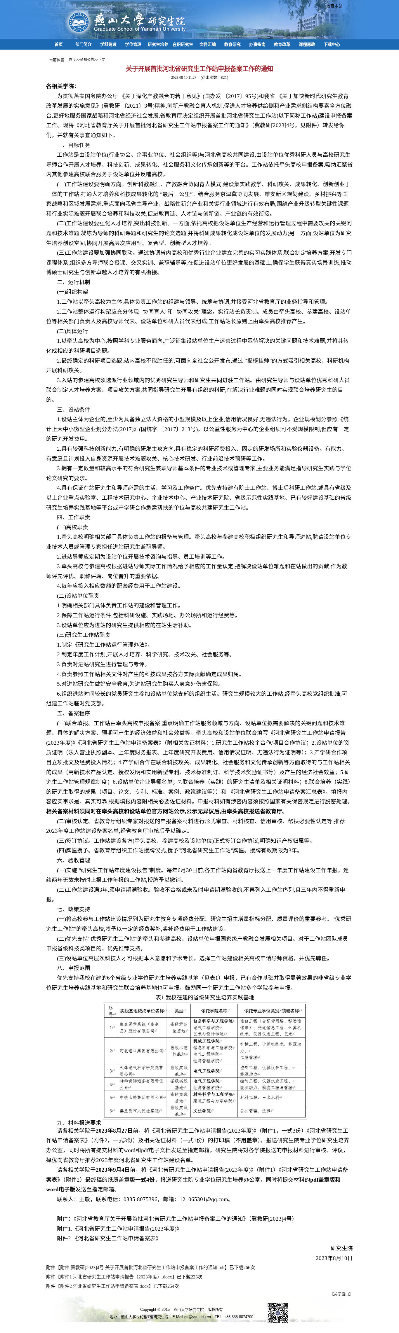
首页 (59, 44)
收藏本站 (332, 6)
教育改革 (282, 44)
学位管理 (133, 44)
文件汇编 (208, 44)
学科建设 (108, 44)
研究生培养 (158, 44)
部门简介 (83, 44)
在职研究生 (183, 44)
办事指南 (257, 44)
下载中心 (332, 44)
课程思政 (307, 44)
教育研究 (232, 44)
